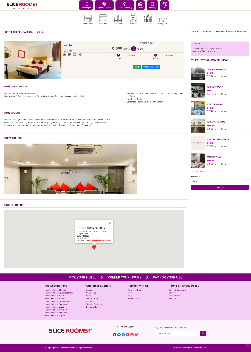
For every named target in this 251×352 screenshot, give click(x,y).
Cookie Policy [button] (174, 296)
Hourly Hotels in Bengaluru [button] (56, 304)
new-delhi (220, 31)
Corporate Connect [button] (104, 5)
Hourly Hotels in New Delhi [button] (56, 310)
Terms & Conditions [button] (177, 290)
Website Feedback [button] (94, 304)
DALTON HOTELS (214, 157)
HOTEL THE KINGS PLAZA (218, 139)
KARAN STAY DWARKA (216, 69)
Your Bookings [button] (92, 298)
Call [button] (164, 5)
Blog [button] (130, 296)
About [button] (89, 290)
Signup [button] (89, 301)
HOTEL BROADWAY (215, 104)
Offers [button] (140, 5)
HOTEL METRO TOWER (216, 122)
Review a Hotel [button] (92, 307)
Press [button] (130, 293)
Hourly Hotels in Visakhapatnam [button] (59, 293)
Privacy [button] (172, 293)
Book (137, 67)
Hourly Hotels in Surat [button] (54, 307)
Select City (196, 176)
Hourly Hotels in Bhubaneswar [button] (58, 301)
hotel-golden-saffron (237, 31)
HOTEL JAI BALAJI (215, 87)
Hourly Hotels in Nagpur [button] (55, 315)
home (193, 31)
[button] (94, 247)
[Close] (109, 223)
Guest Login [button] (86, 5)
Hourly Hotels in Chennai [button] (55, 290)
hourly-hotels (206, 31)
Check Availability (151, 67)
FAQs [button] (88, 296)
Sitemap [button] (172, 298)
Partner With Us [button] (134, 290)
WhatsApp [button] (152, 5)
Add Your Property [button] (124, 5)
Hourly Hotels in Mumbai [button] (55, 298)
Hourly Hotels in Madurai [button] (55, 296)
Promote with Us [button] (135, 298)
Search (220, 187)
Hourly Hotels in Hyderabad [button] (57, 313)
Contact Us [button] (91, 293)
